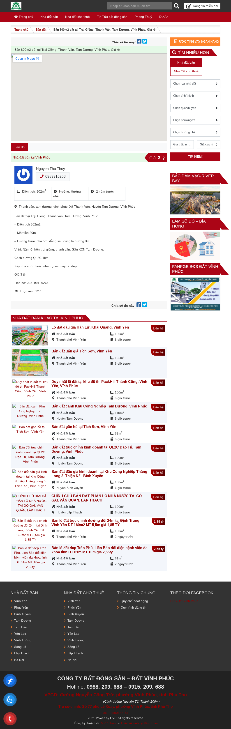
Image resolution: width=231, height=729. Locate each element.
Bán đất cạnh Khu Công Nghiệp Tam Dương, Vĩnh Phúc (99, 406)
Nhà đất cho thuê (77, 16)
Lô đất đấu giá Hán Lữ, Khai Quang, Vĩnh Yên (90, 327)
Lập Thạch (22, 653)
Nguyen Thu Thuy (50, 169)
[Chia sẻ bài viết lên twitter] (145, 42)
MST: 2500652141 (115, 713)
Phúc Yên (21, 607)
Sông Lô (20, 647)
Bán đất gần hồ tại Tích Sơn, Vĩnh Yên (83, 427)
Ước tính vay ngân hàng (199, 41)
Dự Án (163, 16)
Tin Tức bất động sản (112, 16)
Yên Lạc (20, 633)
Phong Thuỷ (143, 16)
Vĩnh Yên (20, 601)
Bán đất (41, 29)
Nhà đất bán (49, 16)
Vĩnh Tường (22, 640)
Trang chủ (25, 16)
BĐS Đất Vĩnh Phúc (184, 601)
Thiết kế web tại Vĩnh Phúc (139, 723)
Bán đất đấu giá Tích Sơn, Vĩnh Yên (81, 351)
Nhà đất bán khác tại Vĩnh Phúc (47, 318)
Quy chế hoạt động (134, 601)
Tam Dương (22, 620)
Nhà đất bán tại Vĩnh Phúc (31, 157)
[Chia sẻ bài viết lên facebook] (139, 42)
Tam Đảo (20, 627)
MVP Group (109, 723)
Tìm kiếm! (195, 156)
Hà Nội (19, 660)
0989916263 (55, 176)
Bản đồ (19, 147)
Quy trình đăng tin (133, 607)
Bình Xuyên (22, 614)
